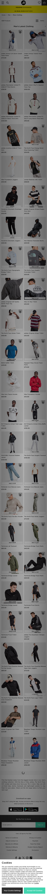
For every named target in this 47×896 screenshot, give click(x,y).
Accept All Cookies (34, 890)
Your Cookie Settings (12, 890)
